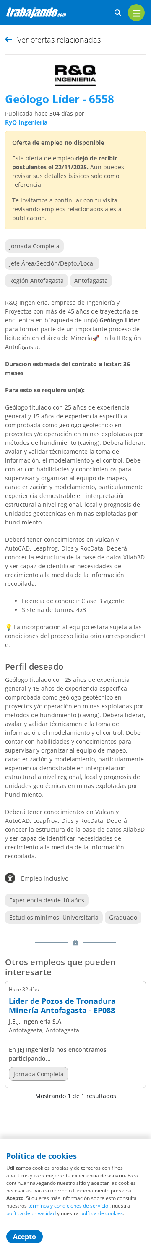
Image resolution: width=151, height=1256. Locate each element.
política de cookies (101, 1213)
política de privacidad (31, 1213)
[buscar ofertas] (118, 12)
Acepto (24, 1236)
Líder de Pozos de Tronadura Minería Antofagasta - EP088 (62, 1006)
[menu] (136, 12)
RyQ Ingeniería (26, 122)
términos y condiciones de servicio (68, 1205)
